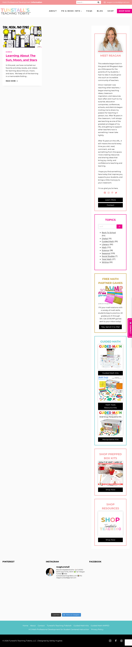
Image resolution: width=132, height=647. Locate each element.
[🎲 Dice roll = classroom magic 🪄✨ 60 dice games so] (71, 596)
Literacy (105, 244)
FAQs (89, 11)
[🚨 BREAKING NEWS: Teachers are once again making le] (81, 596)
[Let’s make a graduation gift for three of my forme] (71, 608)
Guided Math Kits (81, 626)
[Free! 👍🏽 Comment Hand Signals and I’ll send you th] (50, 608)
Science (9, 52)
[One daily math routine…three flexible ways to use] (60, 602)
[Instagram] (110, 640)
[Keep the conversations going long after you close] (60, 590)
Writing (105, 262)
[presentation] (22, 37)
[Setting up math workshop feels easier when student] (81, 602)
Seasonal (106, 253)
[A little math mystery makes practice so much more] (50, 602)
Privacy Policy (97, 629)
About (53, 11)
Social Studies (108, 256)
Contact (41, 626)
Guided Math (108, 241)
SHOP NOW (124, 11)
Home (25, 626)
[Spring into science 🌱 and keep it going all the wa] (81, 608)
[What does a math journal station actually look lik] (50, 583)
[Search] (119, 226)
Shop (111, 11)
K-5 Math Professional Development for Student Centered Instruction (59, 629)
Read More (12, 81)
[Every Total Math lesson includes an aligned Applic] (81, 583)
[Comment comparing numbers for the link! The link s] (71, 602)
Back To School (109, 232)
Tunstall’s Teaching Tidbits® (59, 626)
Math (104, 247)
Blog (100, 11)
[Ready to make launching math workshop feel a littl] (50, 590)
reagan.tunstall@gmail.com (118, 2)
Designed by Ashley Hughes (50, 641)
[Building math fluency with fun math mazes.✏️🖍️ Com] (81, 590)
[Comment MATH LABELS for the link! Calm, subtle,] (60, 596)
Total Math (107, 259)
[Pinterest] (121, 640)
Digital (105, 238)
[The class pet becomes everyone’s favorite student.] (71, 590)
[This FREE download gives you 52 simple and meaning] (60, 608)
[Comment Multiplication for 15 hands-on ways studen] (60, 583)
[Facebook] (115, 640)
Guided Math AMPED (100, 626)
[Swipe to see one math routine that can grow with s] (71, 583)
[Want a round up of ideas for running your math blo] (50, 596)
